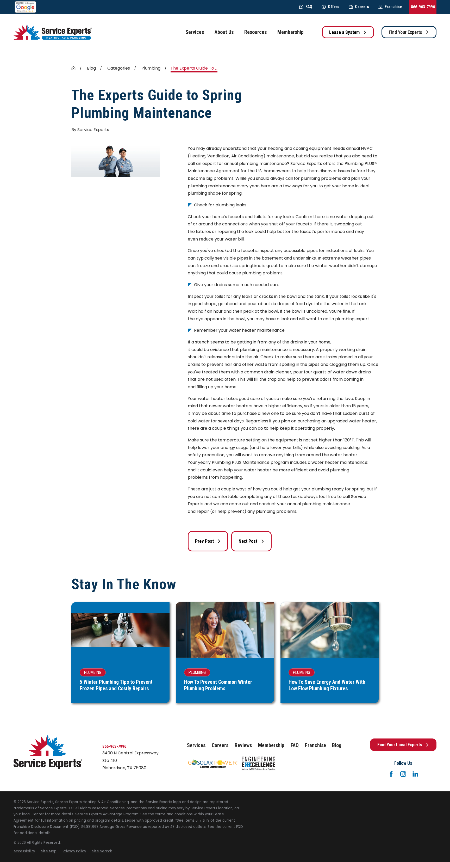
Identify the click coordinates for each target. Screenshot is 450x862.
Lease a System (344, 32)
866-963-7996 (423, 6)
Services (196, 745)
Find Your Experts (405, 32)
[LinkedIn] (415, 774)
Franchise (393, 6)
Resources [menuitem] (255, 32)
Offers (333, 6)
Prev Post (204, 541)
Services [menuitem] (194, 32)
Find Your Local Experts (399, 744)
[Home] (53, 32)
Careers (362, 6)
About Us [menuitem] (224, 32)
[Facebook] (391, 774)
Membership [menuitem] (290, 32)
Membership (271, 745)
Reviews (243, 745)
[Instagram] (403, 774)
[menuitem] (24, 851)
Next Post (248, 541)
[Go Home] (73, 68)
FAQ (308, 6)
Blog (336, 745)
